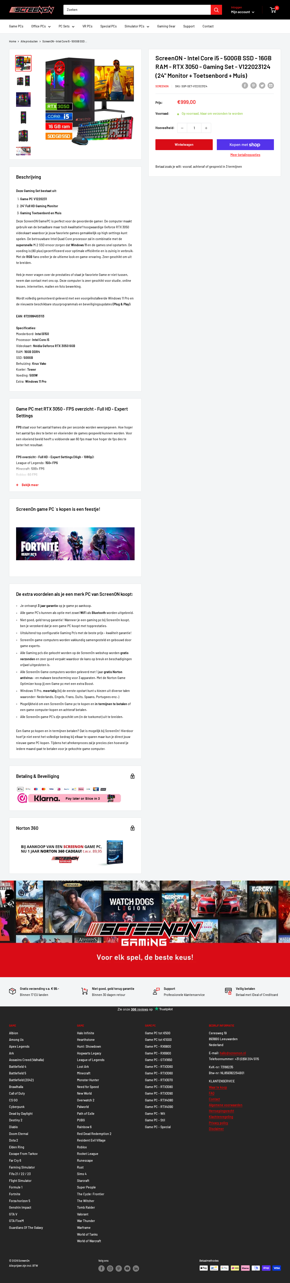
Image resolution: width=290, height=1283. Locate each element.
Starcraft (83, 1181)
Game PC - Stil (155, 1120)
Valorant (82, 1214)
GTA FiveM (16, 1221)
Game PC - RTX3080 (159, 1087)
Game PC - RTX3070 (159, 1080)
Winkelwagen (184, 145)
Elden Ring (16, 1147)
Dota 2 (13, 1140)
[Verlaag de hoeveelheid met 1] (182, 128)
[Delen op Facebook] (245, 85)
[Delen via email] (271, 85)
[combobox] (137, 10)
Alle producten (29, 41)
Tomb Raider (86, 1207)
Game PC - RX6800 (158, 1046)
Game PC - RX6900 (158, 1053)
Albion (13, 1033)
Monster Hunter (88, 1080)
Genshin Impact (20, 1207)
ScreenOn (162, 86)
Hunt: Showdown (89, 1046)
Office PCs (38, 26)
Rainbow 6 (84, 1127)
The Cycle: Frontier (90, 1194)
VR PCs (87, 26)
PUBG (81, 1120)
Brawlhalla (16, 1087)
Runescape (85, 1160)
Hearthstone (86, 1040)
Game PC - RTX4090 (159, 1107)
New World (84, 1093)
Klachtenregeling (221, 1117)
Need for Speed (88, 1087)
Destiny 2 (15, 1120)
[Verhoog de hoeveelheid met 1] (206, 128)
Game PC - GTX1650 (158, 1060)
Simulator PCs (134, 26)
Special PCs (108, 26)
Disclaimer (216, 1129)
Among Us (16, 1040)
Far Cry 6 (15, 1160)
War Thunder (86, 1221)
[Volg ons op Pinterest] (119, 1268)
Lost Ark (83, 1067)
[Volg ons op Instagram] (110, 1268)
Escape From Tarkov (23, 1154)
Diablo (13, 1127)
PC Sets (64, 26)
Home (12, 41)
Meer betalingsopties (245, 155)
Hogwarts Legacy (89, 1053)
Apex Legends (19, 1046)
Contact (208, 26)
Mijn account (241, 12)
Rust (80, 1167)
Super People (86, 1187)
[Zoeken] (216, 10)
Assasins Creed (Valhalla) (26, 1060)
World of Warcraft (89, 1241)
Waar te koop (218, 1087)
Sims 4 (82, 1174)
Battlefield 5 (17, 1073)
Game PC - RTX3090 (159, 1093)
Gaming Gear (166, 26)
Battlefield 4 (17, 1067)
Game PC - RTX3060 (159, 1067)
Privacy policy (218, 1123)
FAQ (211, 1093)
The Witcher (85, 1201)
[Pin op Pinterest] (253, 85)
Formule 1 (15, 1187)
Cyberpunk (16, 1107)
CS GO (13, 1100)
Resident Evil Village (91, 1140)
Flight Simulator (20, 1181)
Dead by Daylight (21, 1113)
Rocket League (87, 1154)
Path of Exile (85, 1113)
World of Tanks (87, 1234)
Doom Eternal (18, 1134)
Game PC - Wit (155, 1113)
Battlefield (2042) (21, 1080)
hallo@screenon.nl (233, 1053)
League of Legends (90, 1060)
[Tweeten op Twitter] (262, 85)
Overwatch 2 (85, 1100)
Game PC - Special (158, 1127)
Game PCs (16, 26)
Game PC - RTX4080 (159, 1100)
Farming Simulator (22, 1167)
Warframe (84, 1227)
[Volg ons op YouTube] (127, 1268)
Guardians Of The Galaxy (26, 1227)
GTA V (13, 1214)
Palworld (83, 1107)
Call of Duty (17, 1093)
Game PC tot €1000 (158, 1040)
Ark (11, 1053)
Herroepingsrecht (221, 1111)
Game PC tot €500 (157, 1033)
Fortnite (14, 1194)
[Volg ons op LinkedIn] (136, 1268)
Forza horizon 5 (19, 1201)
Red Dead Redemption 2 (94, 1134)
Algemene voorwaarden (225, 1105)
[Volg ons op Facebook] (101, 1268)
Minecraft (83, 1073)
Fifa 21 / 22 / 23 (20, 1174)
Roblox (82, 1147)
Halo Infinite (85, 1033)
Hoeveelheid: (164, 128)
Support (189, 26)
